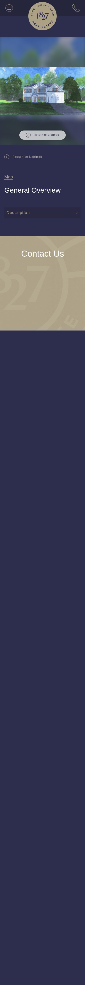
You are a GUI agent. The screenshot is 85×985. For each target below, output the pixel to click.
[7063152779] (76, 8)
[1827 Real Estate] (42, 16)
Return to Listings (28, 156)
